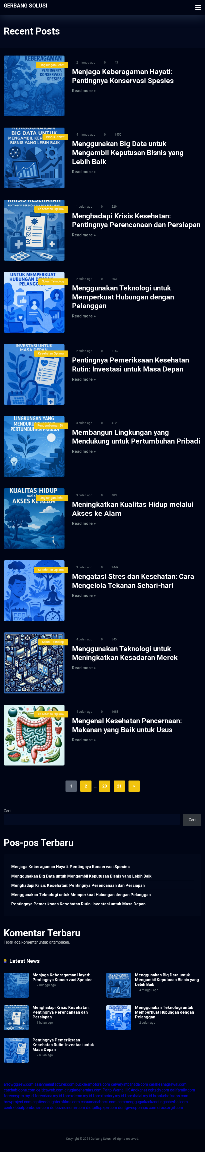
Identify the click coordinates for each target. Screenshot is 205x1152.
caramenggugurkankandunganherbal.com (153, 1101)
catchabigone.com (19, 1090)
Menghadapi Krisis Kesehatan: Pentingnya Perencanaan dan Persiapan (78, 885)
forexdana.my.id (48, 1095)
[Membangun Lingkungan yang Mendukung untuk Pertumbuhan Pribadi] (34, 446)
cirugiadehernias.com (83, 1090)
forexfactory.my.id (108, 1095)
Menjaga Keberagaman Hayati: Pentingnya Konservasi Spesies (70, 866)
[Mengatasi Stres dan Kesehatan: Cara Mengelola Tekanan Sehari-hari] (34, 590)
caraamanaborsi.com (98, 1101)
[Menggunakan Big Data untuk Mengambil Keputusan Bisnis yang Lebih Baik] (34, 158)
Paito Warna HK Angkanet (124, 1090)
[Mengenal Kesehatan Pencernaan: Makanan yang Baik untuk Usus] (34, 735)
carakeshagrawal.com (167, 1084)
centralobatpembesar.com (26, 1107)
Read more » (84, 90)
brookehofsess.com (170, 1095)
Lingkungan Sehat (52, 65)
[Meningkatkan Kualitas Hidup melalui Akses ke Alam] (34, 518)
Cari (7, 811)
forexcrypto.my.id (19, 1095)
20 (104, 786)
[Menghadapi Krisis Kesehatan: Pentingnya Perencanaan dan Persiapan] (34, 230)
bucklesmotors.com (93, 1084)
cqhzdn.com (158, 1090)
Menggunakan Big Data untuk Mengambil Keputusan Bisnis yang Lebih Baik (128, 153)
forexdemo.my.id (77, 1095)
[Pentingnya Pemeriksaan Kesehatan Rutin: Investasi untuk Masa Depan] (34, 374)
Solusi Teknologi (53, 281)
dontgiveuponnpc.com (137, 1107)
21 (119, 786)
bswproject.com (18, 1101)
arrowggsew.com (19, 1084)
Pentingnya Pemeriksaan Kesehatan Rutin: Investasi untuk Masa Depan (78, 904)
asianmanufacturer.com (54, 1084)
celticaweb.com (50, 1090)
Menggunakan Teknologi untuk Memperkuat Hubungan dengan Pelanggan (123, 297)
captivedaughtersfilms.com (56, 1101)
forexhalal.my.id (138, 1095)
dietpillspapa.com (101, 1107)
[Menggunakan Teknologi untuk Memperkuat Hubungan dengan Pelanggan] (34, 302)
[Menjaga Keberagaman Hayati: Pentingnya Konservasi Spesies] (34, 86)
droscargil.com (170, 1107)
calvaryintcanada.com (129, 1084)
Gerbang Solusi (26, 5)
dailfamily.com (182, 1090)
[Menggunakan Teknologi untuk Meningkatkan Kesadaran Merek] (34, 662)
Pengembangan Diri (51, 425)
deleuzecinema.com (67, 1107)
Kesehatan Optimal (51, 209)
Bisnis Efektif (55, 137)
